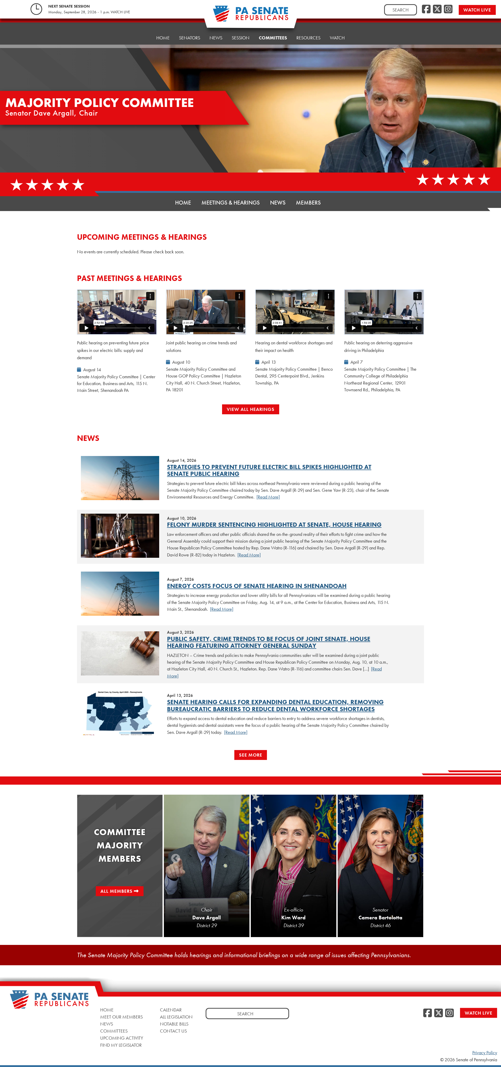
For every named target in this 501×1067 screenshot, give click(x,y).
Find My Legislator (121, 1045)
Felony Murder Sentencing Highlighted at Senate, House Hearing (274, 524)
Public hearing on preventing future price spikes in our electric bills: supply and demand (113, 350)
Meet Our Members (121, 1017)
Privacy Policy (484, 1053)
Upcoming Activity (121, 1038)
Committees (273, 38)
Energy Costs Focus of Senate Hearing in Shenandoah (257, 586)
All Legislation (176, 1017)
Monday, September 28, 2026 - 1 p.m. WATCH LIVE (89, 12)
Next (412, 859)
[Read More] (268, 497)
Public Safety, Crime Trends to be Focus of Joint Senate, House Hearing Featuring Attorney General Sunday (268, 642)
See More (250, 755)
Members (308, 202)
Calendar (171, 1010)
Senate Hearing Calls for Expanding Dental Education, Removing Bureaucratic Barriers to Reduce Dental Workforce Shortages (275, 705)
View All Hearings (251, 409)
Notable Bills (174, 1024)
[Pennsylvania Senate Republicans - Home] (250, 16)
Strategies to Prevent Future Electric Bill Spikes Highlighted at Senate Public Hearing (269, 470)
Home (163, 38)
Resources (308, 38)
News (216, 38)
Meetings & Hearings (230, 202)
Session (240, 38)
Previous (175, 859)
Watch (337, 38)
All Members (116, 891)
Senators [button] (189, 38)
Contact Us (173, 1031)
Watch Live (477, 10)
